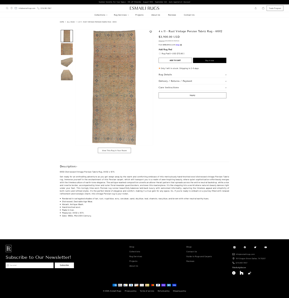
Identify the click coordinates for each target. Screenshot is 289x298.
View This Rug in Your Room (114, 150)
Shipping (161, 40)
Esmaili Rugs (115, 291)
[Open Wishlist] (259, 8)
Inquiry (192, 95)
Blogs (189, 246)
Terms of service (147, 291)
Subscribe (64, 265)
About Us (133, 266)
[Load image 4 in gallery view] (67, 75)
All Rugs (71, 22)
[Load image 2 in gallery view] (67, 49)
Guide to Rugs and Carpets (199, 256)
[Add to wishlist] (150, 31)
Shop (131, 246)
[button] (7, 8)
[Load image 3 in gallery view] (67, 62)
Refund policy (164, 291)
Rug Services (135, 256)
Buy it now (209, 60)
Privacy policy (130, 291)
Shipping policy (179, 291)
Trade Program (275, 8)
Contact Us (191, 251)
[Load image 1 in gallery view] (67, 36)
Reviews (190, 261)
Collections (134, 251)
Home (62, 22)
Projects (133, 261)
